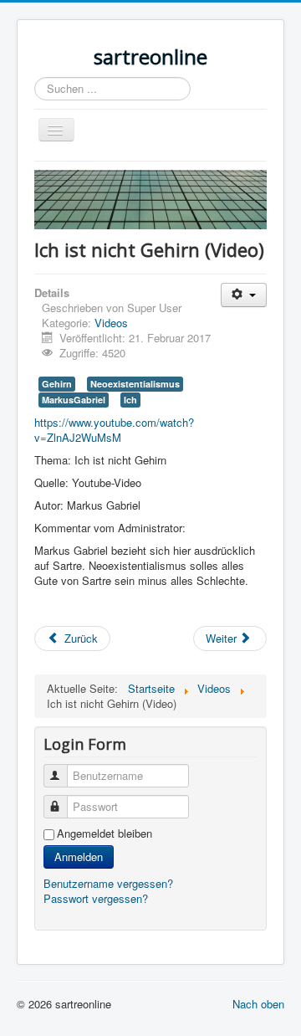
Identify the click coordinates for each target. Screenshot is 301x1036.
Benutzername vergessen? (108, 883)
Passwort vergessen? (95, 898)
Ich (130, 399)
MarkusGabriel (73, 399)
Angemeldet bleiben (104, 833)
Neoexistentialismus (135, 383)
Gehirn (57, 383)
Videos (111, 323)
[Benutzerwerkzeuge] (244, 295)
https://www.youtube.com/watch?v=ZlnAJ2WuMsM (114, 429)
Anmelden (78, 856)
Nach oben (258, 1004)
